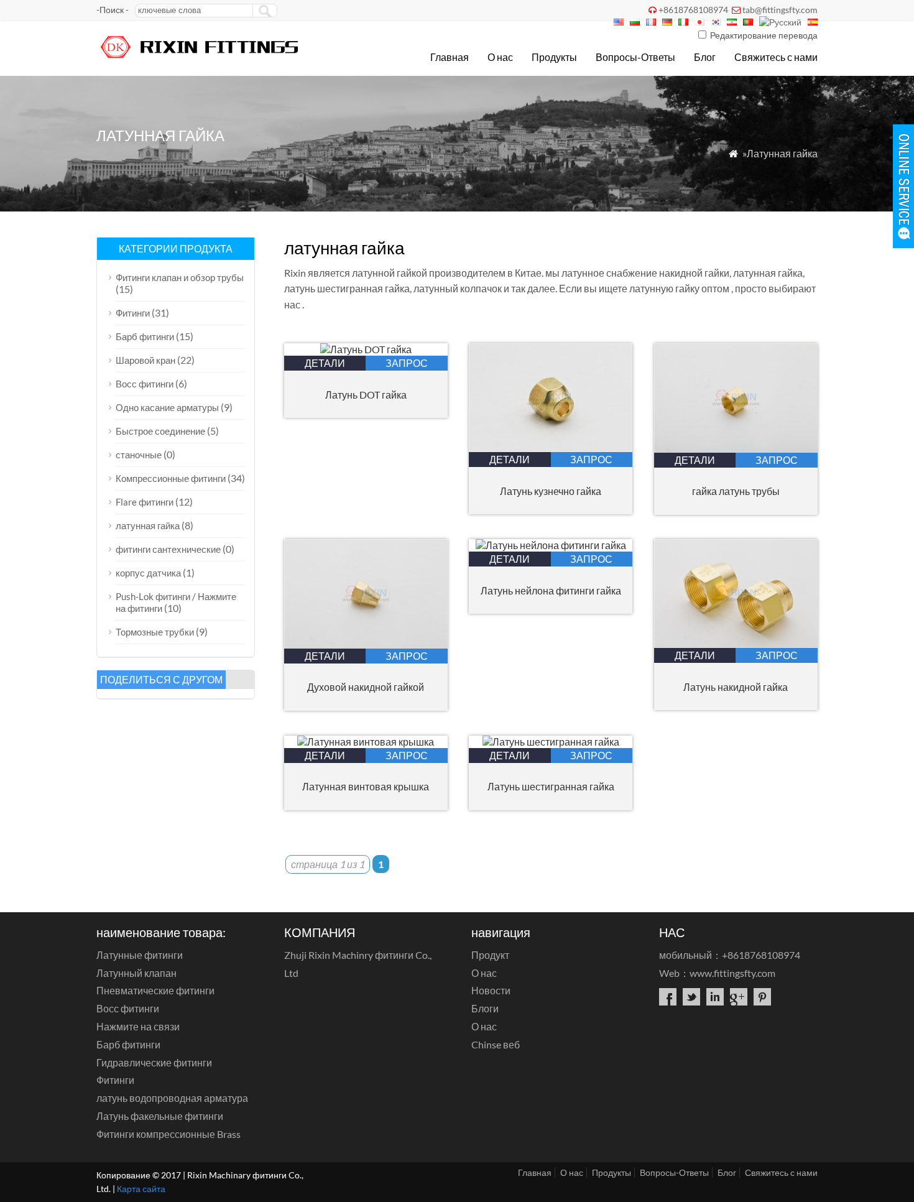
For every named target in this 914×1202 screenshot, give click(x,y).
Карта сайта (141, 1188)
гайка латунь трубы (736, 491)
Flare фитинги (144, 501)
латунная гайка (148, 525)
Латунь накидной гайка (735, 687)
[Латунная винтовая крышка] (365, 741)
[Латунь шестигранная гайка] (550, 741)
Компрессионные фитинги (171, 478)
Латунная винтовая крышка (365, 786)
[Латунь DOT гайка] (366, 349)
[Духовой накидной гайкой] (366, 644)
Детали (325, 363)
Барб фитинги (145, 336)
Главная (449, 57)
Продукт (490, 955)
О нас (500, 57)
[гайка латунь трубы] (736, 449)
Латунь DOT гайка (366, 394)
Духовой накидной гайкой (365, 687)
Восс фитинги (144, 383)
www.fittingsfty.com (732, 973)
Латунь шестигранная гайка (550, 786)
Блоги (485, 1008)
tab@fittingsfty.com (780, 9)
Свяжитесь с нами (776, 57)
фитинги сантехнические (168, 549)
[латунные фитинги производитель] (200, 59)
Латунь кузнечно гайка (550, 491)
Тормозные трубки (155, 631)
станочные (139, 454)
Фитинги (133, 312)
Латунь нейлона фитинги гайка (551, 590)
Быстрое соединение (160, 431)
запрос (406, 363)
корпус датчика (148, 572)
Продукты (554, 57)
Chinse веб (495, 1044)
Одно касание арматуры (167, 407)
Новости (490, 990)
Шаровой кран (145, 360)
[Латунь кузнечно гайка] (550, 448)
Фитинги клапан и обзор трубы (180, 277)
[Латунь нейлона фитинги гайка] (551, 545)
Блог (705, 57)
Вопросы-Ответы (635, 57)
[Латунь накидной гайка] (736, 644)
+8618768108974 (693, 9)
